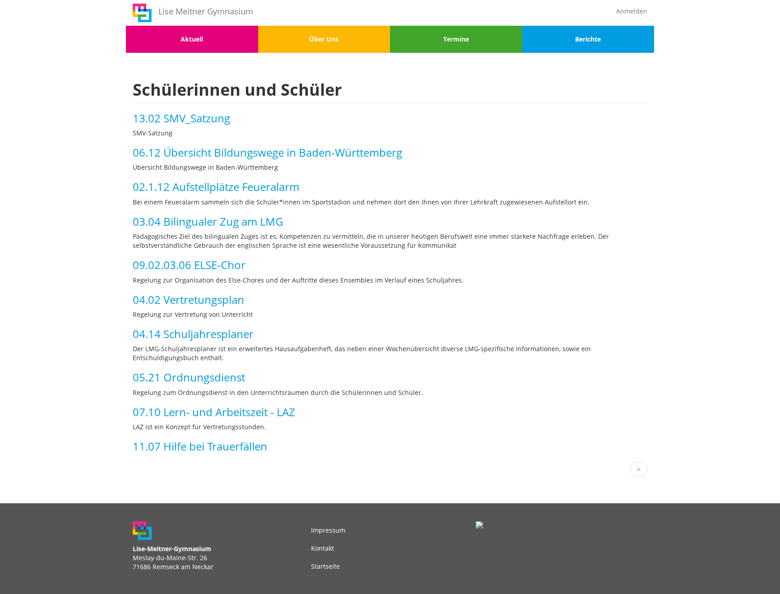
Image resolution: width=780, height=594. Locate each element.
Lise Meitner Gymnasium (205, 11)
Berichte (588, 39)
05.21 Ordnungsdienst (189, 377)
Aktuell (192, 39)
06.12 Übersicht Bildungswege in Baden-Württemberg (267, 152)
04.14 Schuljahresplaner (193, 333)
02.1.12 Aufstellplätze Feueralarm (216, 186)
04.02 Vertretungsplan (188, 299)
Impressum (328, 530)
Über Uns (324, 39)
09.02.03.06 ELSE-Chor (189, 264)
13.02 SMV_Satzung (181, 118)
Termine (456, 39)
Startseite (325, 566)
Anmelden (631, 11)
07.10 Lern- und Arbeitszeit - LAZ (214, 411)
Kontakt (322, 548)
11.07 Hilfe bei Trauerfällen (200, 446)
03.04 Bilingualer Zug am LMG (208, 221)
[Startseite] (142, 13)
